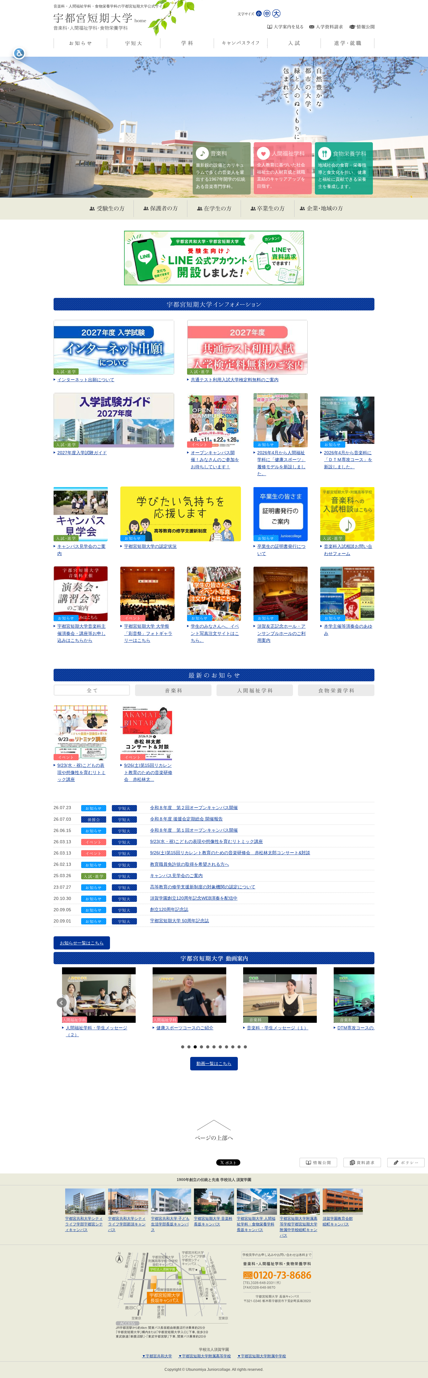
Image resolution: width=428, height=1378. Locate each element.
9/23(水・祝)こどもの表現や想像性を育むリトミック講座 (206, 841)
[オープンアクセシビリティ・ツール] (19, 53)
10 (239, 1046)
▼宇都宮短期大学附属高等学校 (204, 1356)
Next (366, 1003)
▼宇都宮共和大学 (157, 1356)
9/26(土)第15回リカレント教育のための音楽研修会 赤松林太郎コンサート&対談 (230, 852)
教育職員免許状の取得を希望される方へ (189, 864)
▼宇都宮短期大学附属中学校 (261, 1356)
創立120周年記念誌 (169, 909)
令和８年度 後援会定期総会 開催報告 (186, 818)
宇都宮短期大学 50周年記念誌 (179, 920)
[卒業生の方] (267, 209)
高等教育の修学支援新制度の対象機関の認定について (202, 886)
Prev (62, 1003)
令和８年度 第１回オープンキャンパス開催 (194, 830)
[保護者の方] (160, 209)
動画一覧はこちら (214, 1063)
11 (245, 1046)
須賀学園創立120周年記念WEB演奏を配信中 (193, 898)
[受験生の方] (106, 209)
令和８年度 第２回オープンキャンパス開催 (194, 807)
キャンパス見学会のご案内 (176, 875)
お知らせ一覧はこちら (82, 942)
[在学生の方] (214, 209)
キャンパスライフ (267, 43)
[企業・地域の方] (321, 209)
